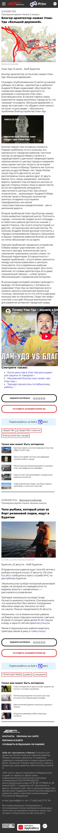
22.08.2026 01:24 (9, 500)
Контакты (8, 736)
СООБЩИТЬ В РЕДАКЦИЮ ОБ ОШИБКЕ (23, 744)
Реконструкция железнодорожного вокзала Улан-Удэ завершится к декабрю (33, 467)
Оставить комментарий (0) (29, 409)
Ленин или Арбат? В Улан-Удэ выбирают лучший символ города (31, 458)
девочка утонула (40, 623)
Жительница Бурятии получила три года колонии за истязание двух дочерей (32, 697)
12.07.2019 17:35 (8, 11)
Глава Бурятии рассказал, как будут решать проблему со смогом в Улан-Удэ (33, 485)
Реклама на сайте (28, 736)
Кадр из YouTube (9, 64)
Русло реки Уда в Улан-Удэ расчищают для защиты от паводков (28, 374)
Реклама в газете (12, 740)
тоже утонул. (38, 631)
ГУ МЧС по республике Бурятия (17, 559)
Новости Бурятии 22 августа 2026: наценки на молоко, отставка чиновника (34, 688)
